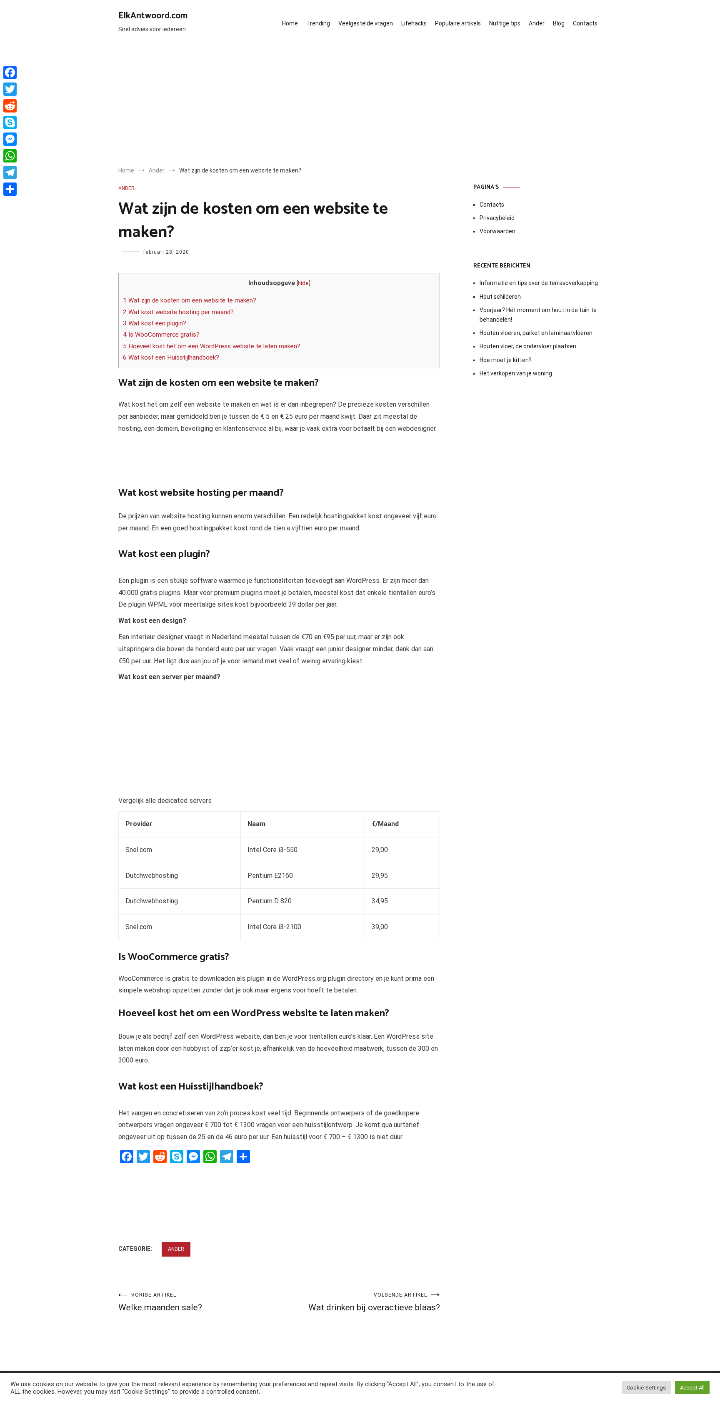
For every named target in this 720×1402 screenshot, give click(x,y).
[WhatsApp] (10, 155)
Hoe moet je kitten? (506, 360)
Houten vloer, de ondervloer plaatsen (528, 346)
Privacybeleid (497, 218)
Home (290, 23)
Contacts (585, 23)
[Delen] (10, 189)
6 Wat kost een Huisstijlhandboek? (171, 357)
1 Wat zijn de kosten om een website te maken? (189, 300)
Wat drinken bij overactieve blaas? (374, 1302)
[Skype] (10, 122)
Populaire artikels (458, 23)
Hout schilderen (500, 296)
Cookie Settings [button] (646, 1388)
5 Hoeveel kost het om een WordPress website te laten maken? (211, 346)
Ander (537, 23)
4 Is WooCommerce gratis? (161, 334)
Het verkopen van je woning (516, 373)
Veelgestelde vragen (365, 23)
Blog (559, 23)
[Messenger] (10, 139)
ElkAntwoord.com (153, 16)
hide (303, 283)
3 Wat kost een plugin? (154, 323)
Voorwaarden (497, 231)
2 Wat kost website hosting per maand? (178, 312)
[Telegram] (10, 172)
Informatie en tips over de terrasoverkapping (539, 283)
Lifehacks (414, 23)
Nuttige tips (504, 23)
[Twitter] (10, 89)
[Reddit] (10, 105)
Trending (318, 23)
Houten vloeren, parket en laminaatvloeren (536, 333)
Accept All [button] (692, 1388)
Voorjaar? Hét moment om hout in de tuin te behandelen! (538, 314)
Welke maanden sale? (160, 1302)
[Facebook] (10, 72)
